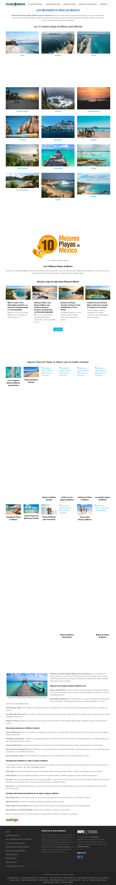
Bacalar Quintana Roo (70, 878)
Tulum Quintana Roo (13, 878)
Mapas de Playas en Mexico (102, 636)
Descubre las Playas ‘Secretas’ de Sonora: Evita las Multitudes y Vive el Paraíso (70, 306)
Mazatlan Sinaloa (44, 880)
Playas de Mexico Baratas (31, 380)
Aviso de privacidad (67, 882)
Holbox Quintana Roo (74, 880)
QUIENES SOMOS (12, 854)
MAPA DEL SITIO (11, 862)
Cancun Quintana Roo (55, 878)
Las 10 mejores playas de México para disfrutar (13, 382)
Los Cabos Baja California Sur (29, 878)
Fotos (83, 880)
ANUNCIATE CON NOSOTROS (16, 851)
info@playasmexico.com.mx (15, 866)
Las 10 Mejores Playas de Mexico (58, 266)
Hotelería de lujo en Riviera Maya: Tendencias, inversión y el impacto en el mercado (97, 304)
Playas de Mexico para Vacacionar (49, 518)
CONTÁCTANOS (11, 858)
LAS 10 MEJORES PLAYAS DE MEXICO (19, 839)
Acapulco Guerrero (103, 878)
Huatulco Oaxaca (15, 880)
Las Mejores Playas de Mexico (15, 843)
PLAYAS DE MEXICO (12, 835)
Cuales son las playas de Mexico (67, 498)
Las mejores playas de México (102, 498)
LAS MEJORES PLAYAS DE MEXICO (18, 847)
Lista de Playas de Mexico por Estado (31, 516)
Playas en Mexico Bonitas (49, 498)
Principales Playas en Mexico (13, 518)
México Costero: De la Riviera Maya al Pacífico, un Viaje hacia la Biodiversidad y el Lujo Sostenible (18, 306)
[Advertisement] (57, 72)
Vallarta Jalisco (43, 878)
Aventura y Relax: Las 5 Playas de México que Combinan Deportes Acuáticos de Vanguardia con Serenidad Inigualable (43, 307)
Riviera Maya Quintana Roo (58, 880)
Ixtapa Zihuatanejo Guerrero (29, 880)
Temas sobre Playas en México (85, 518)
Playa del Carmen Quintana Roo (87, 878)
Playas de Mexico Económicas (67, 636)
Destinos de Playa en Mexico (85, 498)
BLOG (8, 832)
